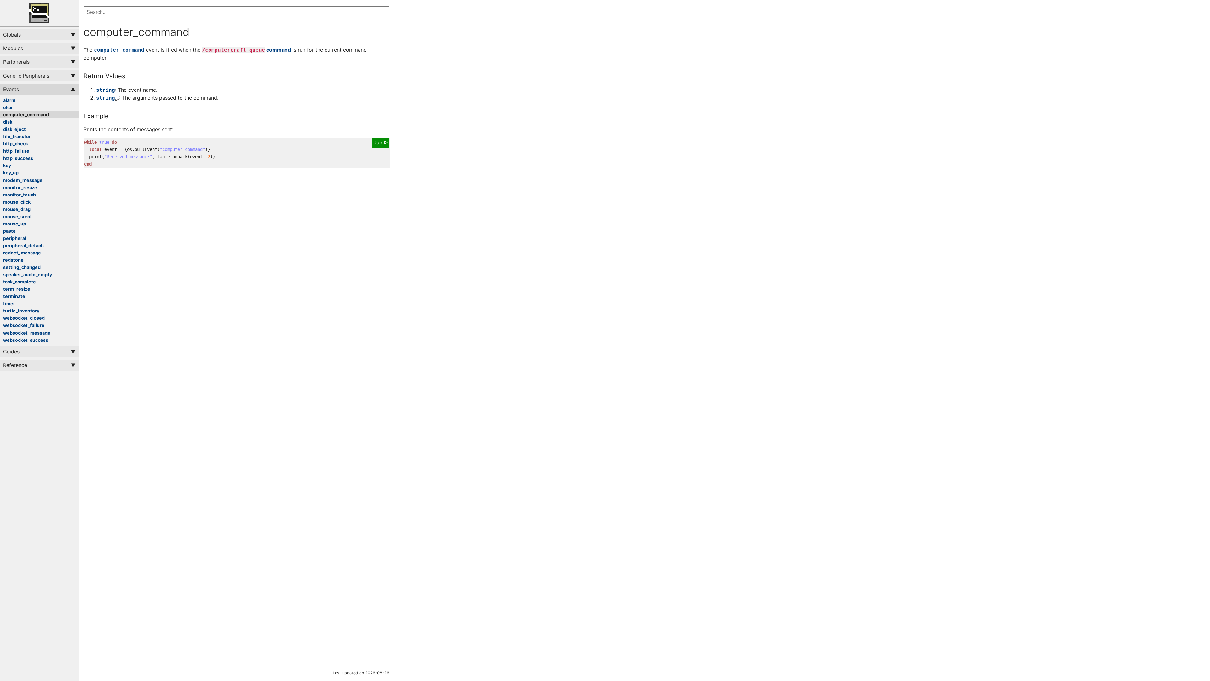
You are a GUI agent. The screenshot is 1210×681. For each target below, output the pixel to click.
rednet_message (22, 252)
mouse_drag (17, 209)
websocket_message (26, 332)
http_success (18, 158)
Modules (13, 48)
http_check (15, 143)
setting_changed (22, 267)
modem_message (23, 180)
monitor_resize (20, 187)
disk (7, 122)
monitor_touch (19, 194)
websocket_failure (23, 325)
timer (9, 303)
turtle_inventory (21, 310)
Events (11, 89)
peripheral (14, 238)
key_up (11, 172)
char (8, 107)
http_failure (16, 151)
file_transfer (17, 136)
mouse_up (14, 223)
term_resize (16, 289)
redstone (13, 260)
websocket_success (25, 340)
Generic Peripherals (26, 76)
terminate (14, 296)
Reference (15, 365)
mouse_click (17, 202)
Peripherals (16, 62)
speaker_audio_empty (27, 274)
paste (9, 231)
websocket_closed (24, 318)
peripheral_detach (23, 245)
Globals (12, 35)
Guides (11, 352)
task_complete (19, 281)
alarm (9, 100)
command (246, 50)
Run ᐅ (380, 142)
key (7, 165)
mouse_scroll (18, 216)
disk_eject (14, 129)
